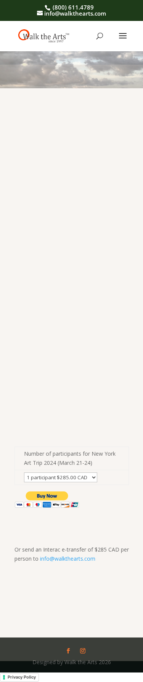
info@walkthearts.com (67, 558)
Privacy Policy (22, 677)
